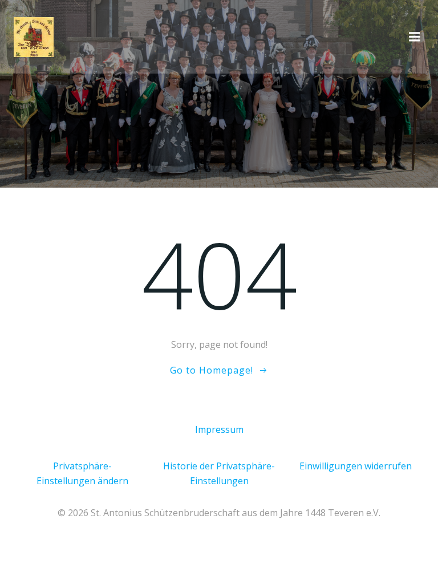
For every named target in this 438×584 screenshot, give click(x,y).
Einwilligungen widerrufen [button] (355, 466)
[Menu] (414, 37)
